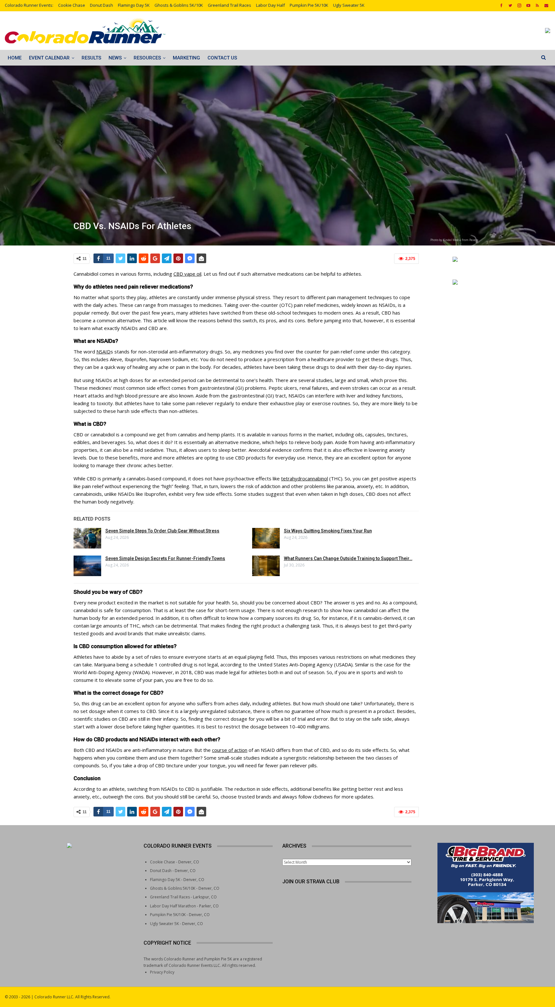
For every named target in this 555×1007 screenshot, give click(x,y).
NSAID (103, 351)
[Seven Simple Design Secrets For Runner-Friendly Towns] (87, 566)
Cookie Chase (71, 5)
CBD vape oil (187, 274)
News (115, 58)
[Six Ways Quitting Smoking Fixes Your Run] (266, 538)
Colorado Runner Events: (29, 5)
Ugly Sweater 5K (349, 5)
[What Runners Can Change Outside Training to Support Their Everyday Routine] (266, 566)
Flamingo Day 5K (134, 5)
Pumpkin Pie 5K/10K (309, 5)
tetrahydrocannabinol (304, 478)
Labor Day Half (270, 5)
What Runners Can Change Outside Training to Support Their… (348, 558)
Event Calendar (49, 58)
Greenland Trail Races (229, 5)
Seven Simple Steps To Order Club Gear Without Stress (162, 530)
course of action (229, 750)
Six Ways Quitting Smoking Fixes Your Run (328, 530)
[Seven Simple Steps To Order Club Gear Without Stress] (87, 538)
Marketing (186, 58)
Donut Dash (101, 5)
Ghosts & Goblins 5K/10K (178, 5)
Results (91, 58)
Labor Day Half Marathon (173, 906)
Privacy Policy (162, 972)
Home (15, 58)
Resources (147, 58)
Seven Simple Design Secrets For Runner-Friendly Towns (165, 558)
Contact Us (222, 58)
